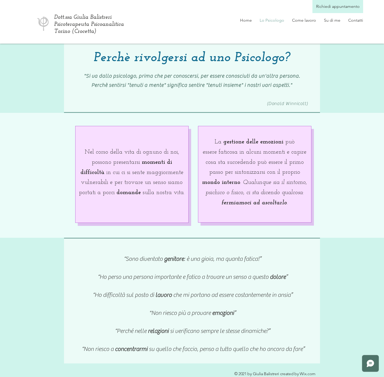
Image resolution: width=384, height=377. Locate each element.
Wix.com (308, 373)
